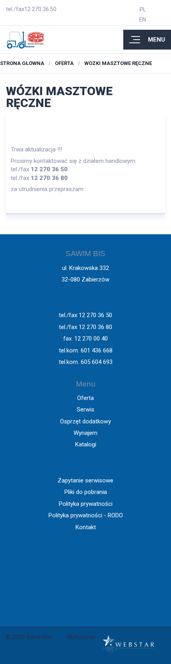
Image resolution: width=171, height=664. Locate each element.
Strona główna (22, 63)
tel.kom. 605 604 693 (86, 361)
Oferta (64, 63)
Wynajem (85, 432)
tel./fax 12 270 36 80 (85, 327)
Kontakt (86, 527)
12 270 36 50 (40, 9)
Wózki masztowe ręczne (118, 63)
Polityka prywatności (86, 503)
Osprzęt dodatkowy (85, 421)
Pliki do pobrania (85, 492)
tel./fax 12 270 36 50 (85, 315)
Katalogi (85, 444)
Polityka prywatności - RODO (86, 515)
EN (142, 19)
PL (143, 9)
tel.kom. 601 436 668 (86, 350)
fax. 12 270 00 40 (85, 338)
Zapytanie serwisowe (85, 480)
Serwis (85, 409)
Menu (156, 39)
